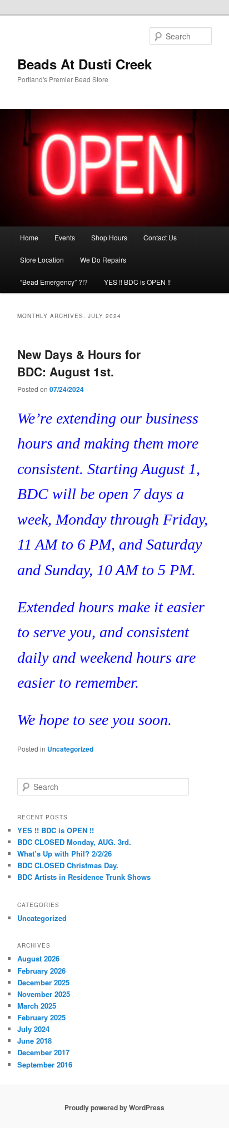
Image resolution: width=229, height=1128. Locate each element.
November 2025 (43, 994)
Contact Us (160, 237)
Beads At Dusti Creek (84, 63)
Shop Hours (109, 237)
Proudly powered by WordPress (114, 1107)
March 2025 (36, 1005)
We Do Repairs (103, 259)
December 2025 (43, 982)
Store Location (42, 259)
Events (64, 237)
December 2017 (43, 1052)
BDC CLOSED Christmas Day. (67, 865)
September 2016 (44, 1064)
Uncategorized (70, 749)
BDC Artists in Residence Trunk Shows (84, 877)
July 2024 (33, 1029)
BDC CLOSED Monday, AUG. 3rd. (74, 842)
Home (29, 237)
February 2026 (41, 970)
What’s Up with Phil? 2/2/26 (64, 853)
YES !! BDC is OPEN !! (137, 281)
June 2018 (34, 1040)
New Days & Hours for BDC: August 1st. (79, 363)
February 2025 (41, 1017)
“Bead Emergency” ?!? (54, 281)
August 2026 (38, 958)
